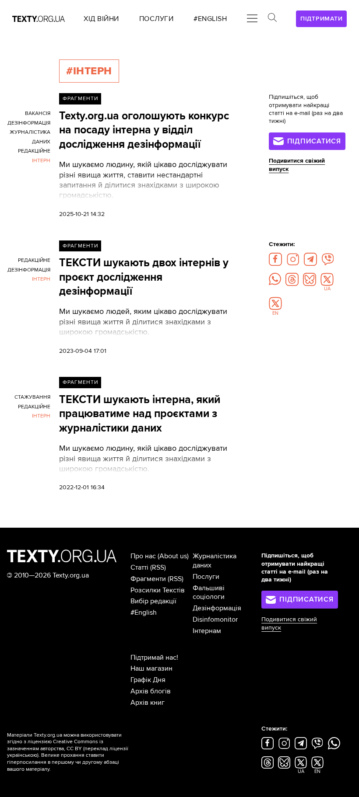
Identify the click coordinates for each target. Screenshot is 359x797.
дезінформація (28, 123)
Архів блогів (150, 691)
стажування (32, 397)
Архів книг (147, 702)
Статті (139, 567)
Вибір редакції (153, 601)
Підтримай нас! (154, 657)
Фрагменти (80, 98)
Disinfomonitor (215, 619)
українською (22, 755)
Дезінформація (217, 608)
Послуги (206, 576)
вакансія (37, 113)
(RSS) (158, 567)
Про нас (143, 556)
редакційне (34, 151)
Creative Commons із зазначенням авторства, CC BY (55, 745)
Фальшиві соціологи (209, 593)
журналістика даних (30, 137)
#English (143, 612)
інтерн (41, 160)
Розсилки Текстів (157, 590)
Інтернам (207, 630)
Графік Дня (147, 679)
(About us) (173, 556)
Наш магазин (151, 668)
